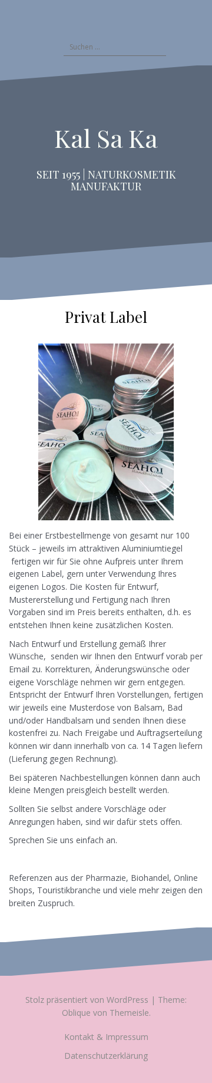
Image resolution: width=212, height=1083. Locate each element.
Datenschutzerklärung (106, 1055)
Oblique (76, 1012)
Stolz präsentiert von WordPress (86, 999)
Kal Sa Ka (106, 137)
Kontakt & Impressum (106, 1036)
